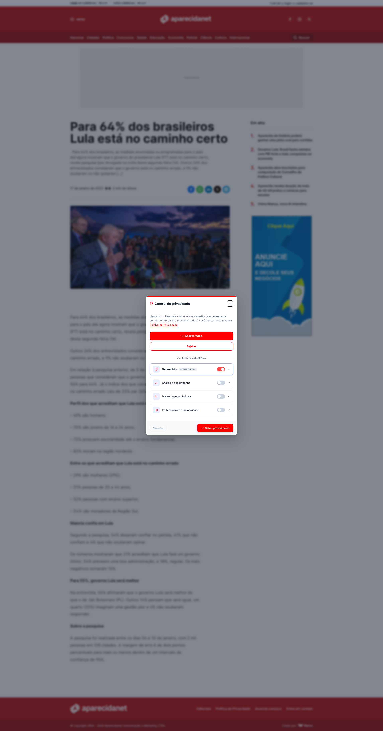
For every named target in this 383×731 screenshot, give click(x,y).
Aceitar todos (193, 335)
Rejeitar (191, 346)
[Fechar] (230, 303)
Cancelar (158, 428)
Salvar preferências (217, 428)
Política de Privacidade (164, 324)
